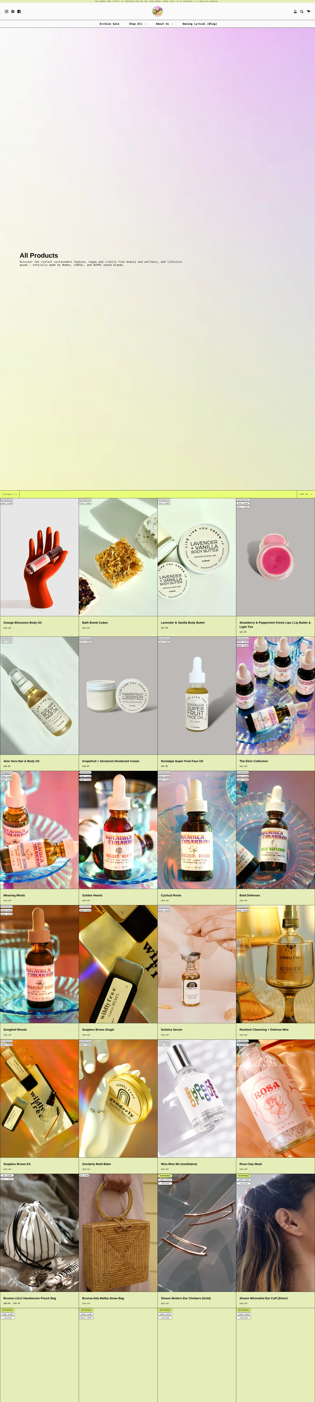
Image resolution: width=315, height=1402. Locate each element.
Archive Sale (109, 23)
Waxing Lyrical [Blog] (200, 23)
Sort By (304, 494)
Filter (8, 494)
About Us (163, 23)
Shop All (136, 23)
